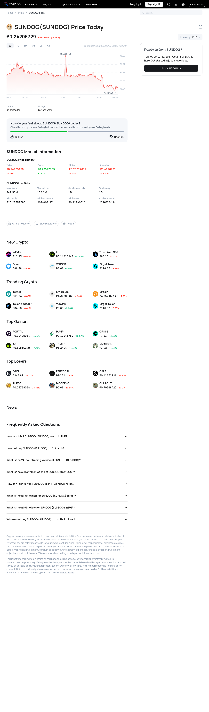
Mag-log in (136, 4)
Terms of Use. (67, 572)
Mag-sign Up (154, 4)
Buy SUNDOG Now (171, 68)
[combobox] (188, 37)
